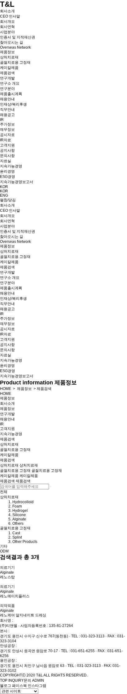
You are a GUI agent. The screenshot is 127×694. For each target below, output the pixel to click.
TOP (3, 680)
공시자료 (7, 135)
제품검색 (7, 73)
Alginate (19, 519)
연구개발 (7, 78)
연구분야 (7, 88)
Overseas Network (15, 47)
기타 (3, 546)
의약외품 (7, 606)
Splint (17, 537)
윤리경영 (7, 171)
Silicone (19, 515)
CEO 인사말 (10, 16)
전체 (3, 492)
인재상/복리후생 (13, 104)
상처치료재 (9, 57)
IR (2, 120)
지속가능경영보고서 (16, 182)
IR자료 (5, 140)
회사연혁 (7, 27)
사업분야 (7, 32)
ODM (4, 551)
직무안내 (7, 109)
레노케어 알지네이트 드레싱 (23, 615)
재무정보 (7, 129)
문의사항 (7, 156)
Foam (17, 506)
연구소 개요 (9, 83)
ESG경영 (7, 177)
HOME (5, 389)
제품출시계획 (11, 94)
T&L (7, 4)
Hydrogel (20, 510)
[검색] (50, 486)
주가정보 (7, 124)
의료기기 (7, 567)
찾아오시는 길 (11, 42)
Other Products (24, 542)
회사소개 (7, 11)
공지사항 (7, 150)
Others (17, 523)
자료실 (5, 161)
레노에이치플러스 (15, 596)
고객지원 (7, 145)
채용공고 (7, 115)
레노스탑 (7, 577)
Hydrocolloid (23, 502)
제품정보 (7, 52)
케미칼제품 (9, 68)
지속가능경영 (11, 166)
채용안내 (7, 99)
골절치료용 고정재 (15, 62)
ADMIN (38, 680)
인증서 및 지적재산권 (17, 37)
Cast (16, 533)
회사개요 (7, 21)
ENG (4, 195)
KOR (4, 187)
